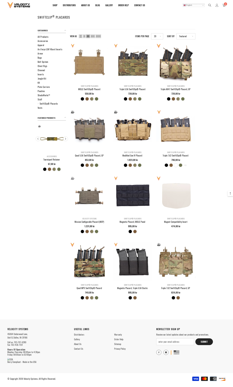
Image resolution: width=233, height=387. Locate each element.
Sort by (170, 36)
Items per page (142, 36)
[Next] (65, 138)
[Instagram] (166, 352)
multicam (54, 169)
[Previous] (38, 138)
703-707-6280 (20, 342)
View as (73, 36)
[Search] (210, 5)
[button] (80, 36)
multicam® (176, 165)
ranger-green (59, 169)
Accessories (52, 156)
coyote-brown (49, 169)
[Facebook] (158, 352)
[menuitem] (52, 37)
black (45, 169)
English (189, 5)
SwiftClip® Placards (89, 85)
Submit (204, 341)
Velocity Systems (89, 218)
